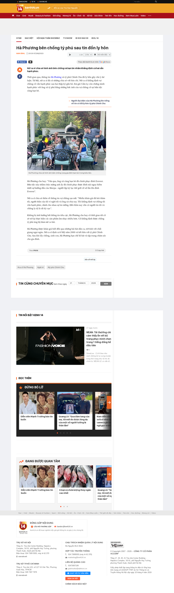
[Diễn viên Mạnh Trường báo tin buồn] (36, 403)
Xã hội (89, 15)
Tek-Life (126, 513)
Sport (54, 513)
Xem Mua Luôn (132, 15)
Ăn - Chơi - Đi (79, 15)
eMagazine (23, 2)
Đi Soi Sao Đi (81, 38)
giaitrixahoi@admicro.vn (77, 569)
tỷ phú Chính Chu (56, 267)
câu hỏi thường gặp (42, 526)
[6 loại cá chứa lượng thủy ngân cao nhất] (75, 476)
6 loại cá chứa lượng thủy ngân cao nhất (75, 491)
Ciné (24, 15)
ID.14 (33, 2)
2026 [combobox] (93, 283)
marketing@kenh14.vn (77, 557)
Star (18, 15)
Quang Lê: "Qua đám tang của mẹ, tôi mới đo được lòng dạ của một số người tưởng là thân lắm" (74, 421)
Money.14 (67, 15)
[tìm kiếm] (156, 1)
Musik (30, 15)
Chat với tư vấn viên (79, 573)
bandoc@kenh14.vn (65, 526)
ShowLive (43, 2)
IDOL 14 (95, 38)
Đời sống (56, 15)
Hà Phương (56, 77)
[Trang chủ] (19, 69)
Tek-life (108, 15)
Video (143, 15)
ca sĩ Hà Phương (26, 267)
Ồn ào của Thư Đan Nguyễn (66, 8)
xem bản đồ (22, 556)
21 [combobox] (71, 283)
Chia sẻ (22, 62)
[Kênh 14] (23, 528)
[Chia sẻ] (19, 76)
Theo (66, 250)
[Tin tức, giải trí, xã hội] (30, 8)
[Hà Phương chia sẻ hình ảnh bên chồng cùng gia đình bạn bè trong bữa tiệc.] (66, 133)
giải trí (41, 267)
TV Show (67, 38)
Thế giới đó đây (105, 513)
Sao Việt (29, 38)
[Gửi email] (30, 62)
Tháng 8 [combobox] (82, 283)
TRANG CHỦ (13, 15)
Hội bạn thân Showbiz (48, 38)
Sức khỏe (98, 15)
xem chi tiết (72, 579)
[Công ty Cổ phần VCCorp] (117, 544)
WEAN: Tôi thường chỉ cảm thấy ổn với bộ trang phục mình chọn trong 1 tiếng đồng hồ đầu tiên (98, 339)
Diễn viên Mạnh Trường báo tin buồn (37, 418)
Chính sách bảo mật (76, 584)
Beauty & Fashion (43, 15)
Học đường (119, 15)
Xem (106, 284)
